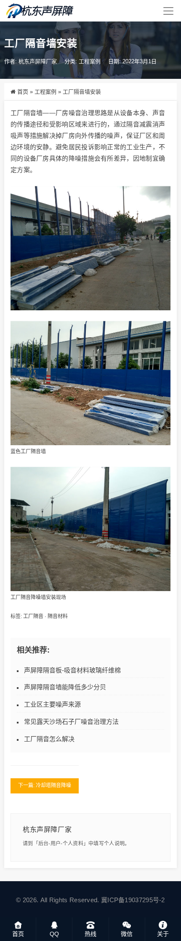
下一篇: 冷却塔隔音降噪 (44, 785)
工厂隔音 (33, 616)
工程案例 (90, 61)
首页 (22, 92)
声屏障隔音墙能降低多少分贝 (65, 687)
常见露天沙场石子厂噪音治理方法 (71, 721)
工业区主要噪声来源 (52, 704)
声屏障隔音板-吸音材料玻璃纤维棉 (72, 670)
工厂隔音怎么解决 (49, 738)
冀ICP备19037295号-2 (133, 899)
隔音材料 (58, 616)
